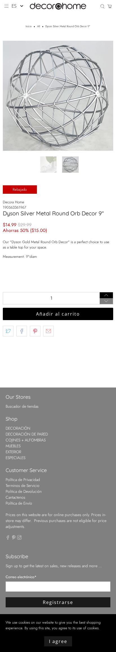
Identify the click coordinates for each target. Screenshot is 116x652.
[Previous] (12, 96)
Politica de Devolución (24, 491)
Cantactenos (15, 497)
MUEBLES (13, 446)
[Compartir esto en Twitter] (8, 331)
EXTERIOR (13, 452)
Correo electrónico (21, 577)
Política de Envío (19, 503)
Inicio (29, 26)
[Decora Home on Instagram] (19, 538)
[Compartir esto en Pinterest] (35, 331)
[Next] (104, 96)
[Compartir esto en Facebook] (21, 331)
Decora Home (13, 202)
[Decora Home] (58, 6)
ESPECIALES (15, 457)
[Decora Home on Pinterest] (14, 538)
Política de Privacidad (23, 479)
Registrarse (58, 602)
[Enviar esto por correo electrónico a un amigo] (48, 331)
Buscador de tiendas (22, 406)
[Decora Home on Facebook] (8, 538)
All (38, 26)
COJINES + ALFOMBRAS (26, 440)
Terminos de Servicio (22, 485)
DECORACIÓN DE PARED (27, 434)
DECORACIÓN (18, 428)
